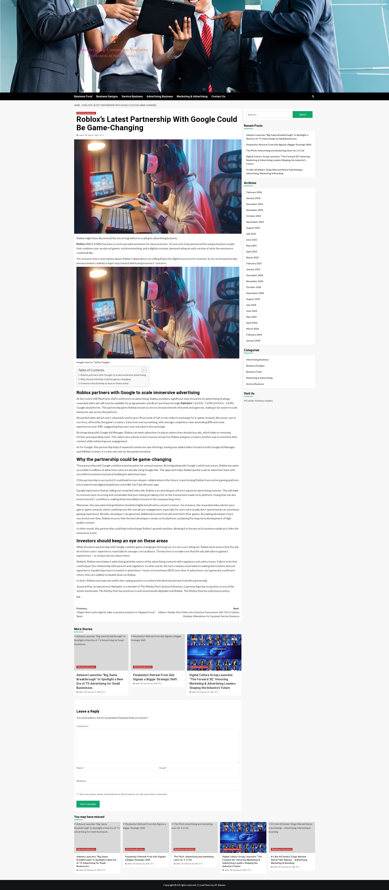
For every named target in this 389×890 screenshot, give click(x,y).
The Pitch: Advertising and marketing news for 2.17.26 (275, 150)
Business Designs (107, 96)
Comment (82, 726)
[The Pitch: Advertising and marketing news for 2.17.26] (194, 837)
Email (163, 767)
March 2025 (252, 257)
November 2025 (254, 210)
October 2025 (253, 216)
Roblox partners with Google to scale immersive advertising (113, 374)
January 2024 (253, 340)
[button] (313, 96)
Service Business (132, 96)
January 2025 (253, 269)
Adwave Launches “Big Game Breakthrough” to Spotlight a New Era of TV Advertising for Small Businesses (277, 137)
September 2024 (255, 293)
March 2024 (252, 328)
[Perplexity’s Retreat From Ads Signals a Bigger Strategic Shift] (158, 652)
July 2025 (251, 233)
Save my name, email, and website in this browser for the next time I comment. (124, 794)
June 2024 (251, 310)
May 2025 (251, 245)
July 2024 (251, 305)
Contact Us (218, 96)
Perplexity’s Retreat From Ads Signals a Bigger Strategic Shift (279, 144)
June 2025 (251, 239)
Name (80, 767)
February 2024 (254, 334)
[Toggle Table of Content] (142, 370)
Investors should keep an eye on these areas (104, 383)
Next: (198, 612)
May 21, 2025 (93, 135)
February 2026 (254, 192)
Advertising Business (160, 96)
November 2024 (254, 281)
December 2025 (254, 204)
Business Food (83, 96)
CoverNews (204, 884)
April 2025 (251, 251)
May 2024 (251, 316)
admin (81, 135)
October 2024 (253, 287)
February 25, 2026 (207, 692)
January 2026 (253, 198)
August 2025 (253, 227)
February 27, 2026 (94, 692)
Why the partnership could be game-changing (105, 379)
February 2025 (254, 263)
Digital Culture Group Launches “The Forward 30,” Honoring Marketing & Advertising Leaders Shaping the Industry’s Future (278, 160)
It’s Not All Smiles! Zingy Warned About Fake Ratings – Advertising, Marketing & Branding (275, 171)
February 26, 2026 (150, 684)
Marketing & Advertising (192, 96)
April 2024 (251, 322)
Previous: (115, 612)
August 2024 (253, 299)
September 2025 (255, 221)
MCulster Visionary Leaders (258, 400)
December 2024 (254, 275)
